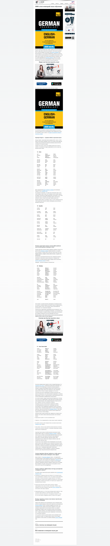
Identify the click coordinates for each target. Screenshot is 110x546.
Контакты (66, 3)
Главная (52, 3)
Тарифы (61, 3)
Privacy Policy (37, 540)
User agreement (37, 541)
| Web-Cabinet (72, 3)
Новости (57, 3)
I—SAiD (41, 2)
